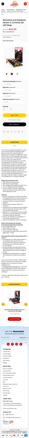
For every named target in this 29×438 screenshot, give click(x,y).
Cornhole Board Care (8, 375)
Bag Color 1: (9, 87)
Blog (4, 382)
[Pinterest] (22, 131)
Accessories (6, 358)
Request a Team (7, 388)
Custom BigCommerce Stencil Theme (11, 432)
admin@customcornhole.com (11, 267)
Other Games (6, 360)
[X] (8, 344)
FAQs (14, 146)
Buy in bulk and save (8, 40)
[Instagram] (16, 344)
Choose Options (14, 319)
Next (26, 304)
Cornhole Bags (6, 354)
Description (14, 142)
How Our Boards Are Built (9, 373)
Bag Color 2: (9, 93)
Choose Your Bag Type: (12, 81)
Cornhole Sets (6, 351)
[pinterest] (12, 344)
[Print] (11, 131)
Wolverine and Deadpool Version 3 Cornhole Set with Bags (14, 310)
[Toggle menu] (2, 3)
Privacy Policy (6, 393)
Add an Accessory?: (11, 99)
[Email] (7, 131)
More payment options (14, 119)
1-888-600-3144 (9, 414)
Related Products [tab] (14, 284)
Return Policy (6, 390)
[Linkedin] (18, 131)
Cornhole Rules (7, 371)
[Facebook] (4, 131)
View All (5, 362)
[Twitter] (15, 131)
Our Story (5, 379)
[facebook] (21, 344)
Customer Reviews (7, 377)
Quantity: (5, 106)
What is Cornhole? (7, 368)
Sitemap (5, 395)
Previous (3, 304)
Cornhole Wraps (7, 356)
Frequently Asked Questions (10, 384)
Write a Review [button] (7, 37)
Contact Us (6, 386)
